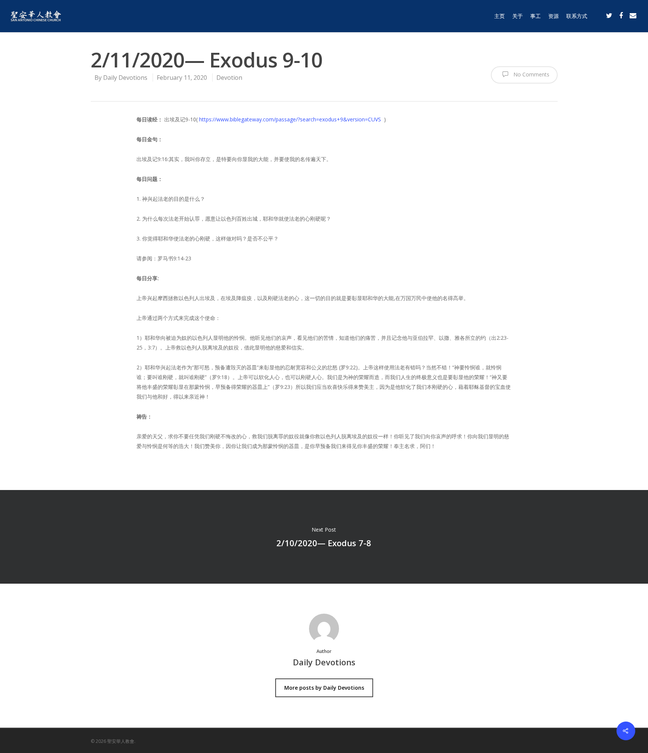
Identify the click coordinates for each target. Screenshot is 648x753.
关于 (517, 15)
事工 (535, 15)
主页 (499, 15)
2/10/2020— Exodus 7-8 (324, 537)
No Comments (530, 74)
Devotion (229, 77)
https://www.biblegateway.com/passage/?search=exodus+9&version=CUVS (290, 119)
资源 (553, 15)
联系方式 (576, 15)
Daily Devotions (125, 77)
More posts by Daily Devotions (324, 687)
